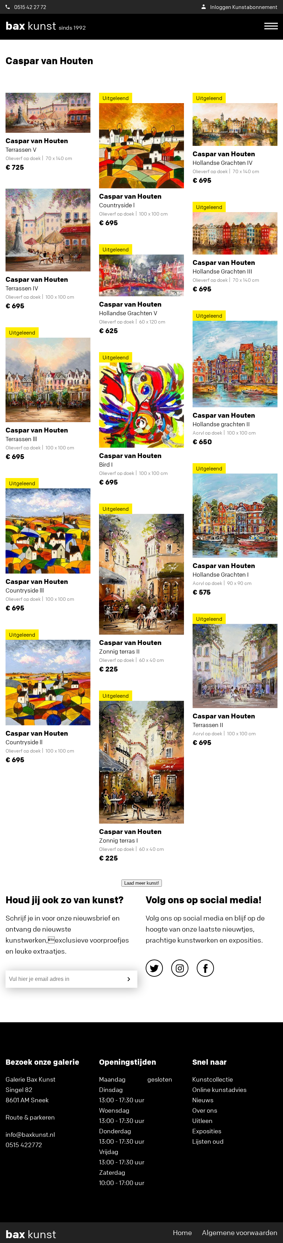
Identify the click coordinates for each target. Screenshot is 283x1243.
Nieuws (202, 1100)
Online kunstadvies (219, 1089)
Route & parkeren (30, 1117)
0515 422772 (24, 1144)
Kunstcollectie (212, 1079)
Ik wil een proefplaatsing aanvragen (138, 52)
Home (182, 1232)
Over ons (204, 1110)
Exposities (206, 1131)
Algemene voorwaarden (239, 1232)
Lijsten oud (208, 1141)
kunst (46, 25)
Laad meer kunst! (141, 883)
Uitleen (202, 1120)
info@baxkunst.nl (30, 1134)
